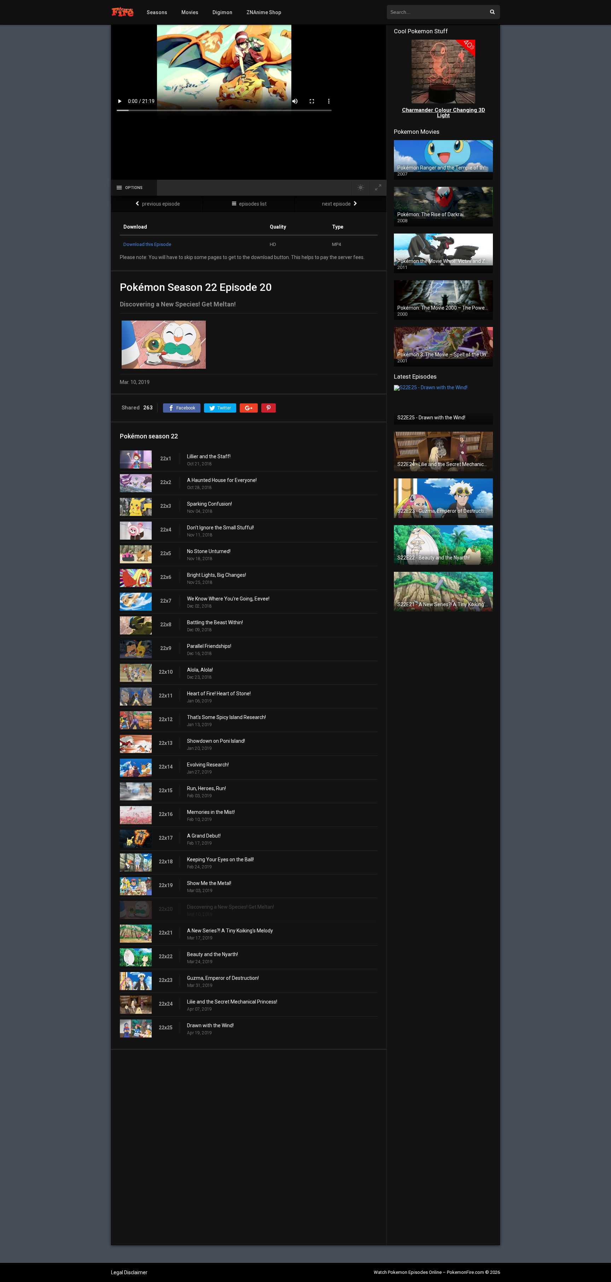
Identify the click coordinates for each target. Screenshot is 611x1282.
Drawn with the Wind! (210, 1025)
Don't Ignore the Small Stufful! (220, 527)
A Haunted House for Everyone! (222, 480)
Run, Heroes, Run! (206, 788)
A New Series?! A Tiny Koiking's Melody (230, 930)
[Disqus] (249, 1147)
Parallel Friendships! (209, 646)
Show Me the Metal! (209, 883)
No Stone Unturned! (209, 551)
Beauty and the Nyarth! (212, 954)
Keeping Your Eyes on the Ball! (220, 859)
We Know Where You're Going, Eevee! (228, 599)
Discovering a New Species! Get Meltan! (230, 907)
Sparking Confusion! (209, 504)
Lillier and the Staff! (209, 456)
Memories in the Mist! (211, 812)
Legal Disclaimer (129, 1272)
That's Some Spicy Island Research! (226, 717)
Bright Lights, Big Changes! (216, 575)
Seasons (157, 12)
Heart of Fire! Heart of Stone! (219, 693)
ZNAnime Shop (263, 12)
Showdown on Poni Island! (216, 741)
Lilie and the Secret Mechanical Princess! (232, 1002)
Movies (189, 12)
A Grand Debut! (204, 836)
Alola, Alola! (200, 670)
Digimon (222, 12)
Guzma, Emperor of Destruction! (223, 978)
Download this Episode (147, 244)
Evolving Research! (208, 765)
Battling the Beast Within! (215, 622)
